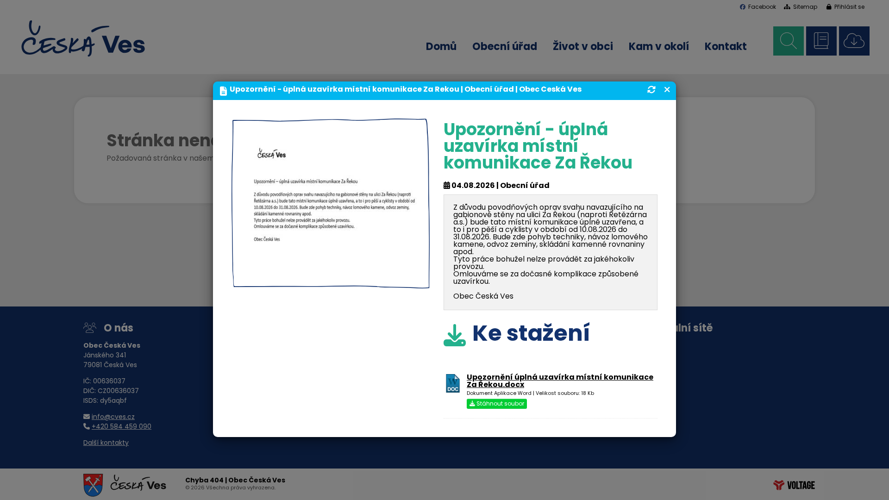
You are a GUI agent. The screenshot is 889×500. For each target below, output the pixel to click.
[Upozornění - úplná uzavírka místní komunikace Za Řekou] (330, 281)
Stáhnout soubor (499, 404)
